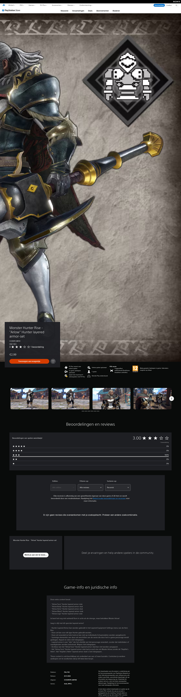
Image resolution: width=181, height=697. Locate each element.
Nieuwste (64, 11)
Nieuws (70, 5)
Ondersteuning (85, 5)
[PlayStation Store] (12, 10)
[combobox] (63, 487)
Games (31, 5)
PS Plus (43, 5)
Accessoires (56, 5)
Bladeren (116, 11)
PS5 (21, 5)
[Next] (171, 398)
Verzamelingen (78, 11)
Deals (90, 11)
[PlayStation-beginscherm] (3, 5)
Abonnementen (102, 11)
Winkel (11, 5)
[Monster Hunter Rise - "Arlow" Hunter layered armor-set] (29, 398)
